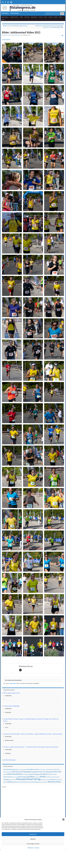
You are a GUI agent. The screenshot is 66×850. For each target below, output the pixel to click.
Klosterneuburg (23, 777)
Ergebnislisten (6, 39)
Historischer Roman (52, 774)
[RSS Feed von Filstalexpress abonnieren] (3, 2)
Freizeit (55, 17)
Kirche (16, 777)
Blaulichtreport (5, 17)
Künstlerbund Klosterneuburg (52, 777)
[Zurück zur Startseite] (33, 7)
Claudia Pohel (56, 769)
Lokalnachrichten (14, 17)
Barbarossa (13, 769)
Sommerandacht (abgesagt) (11, 706)
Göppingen (37, 774)
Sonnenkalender (23, 782)
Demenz (5, 772)
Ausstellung (6, 769)
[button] (63, 819)
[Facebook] (5, 2)
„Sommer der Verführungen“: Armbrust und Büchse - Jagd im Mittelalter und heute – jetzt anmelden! (32, 734)
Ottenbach (53, 779)
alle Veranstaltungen (9, 760)
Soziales (50, 17)
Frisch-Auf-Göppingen (45, 772)
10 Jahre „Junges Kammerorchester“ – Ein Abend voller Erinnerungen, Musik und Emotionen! (30, 747)
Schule (45, 17)
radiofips (9, 782)
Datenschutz (30, 847)
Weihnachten (40, 782)
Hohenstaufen (7, 777)
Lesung (6, 779)
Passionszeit (59, 779)
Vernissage (34, 782)
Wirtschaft (26, 17)
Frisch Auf (57, 771)
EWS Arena (16, 772)
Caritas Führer (42, 769)
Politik (21, 17)
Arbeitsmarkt (34, 17)
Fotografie (34, 772)
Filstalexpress (5, 13)
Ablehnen (33, 839)
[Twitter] (8, 2)
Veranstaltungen (14, 13)
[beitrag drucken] (62, 35)
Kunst (43, 776)
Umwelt (40, 17)
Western (45, 782)
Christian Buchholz (49, 769)
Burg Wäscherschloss (33, 769)
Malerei (14, 779)
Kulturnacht (37, 776)
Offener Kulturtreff (45, 779)
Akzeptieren (33, 834)
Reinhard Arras (7, 35)
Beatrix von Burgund (21, 769)
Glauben (30, 774)
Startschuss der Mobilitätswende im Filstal (16, 25)
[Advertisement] (15, 814)
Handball (43, 774)
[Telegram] (11, 2)
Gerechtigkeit (25, 774)
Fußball (5, 774)
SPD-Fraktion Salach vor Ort (11, 693)
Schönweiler (16, 782)
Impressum (36, 847)
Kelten (13, 776)
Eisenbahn (9, 771)
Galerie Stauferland (14, 774)
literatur (10, 779)
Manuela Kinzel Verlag (28, 779)
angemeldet (12, 683)
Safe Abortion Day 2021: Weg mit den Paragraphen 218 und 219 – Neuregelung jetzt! (49, 26)
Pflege (4, 782)
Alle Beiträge (16, 35)
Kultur (60, 17)
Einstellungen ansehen (33, 843)
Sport (3, 19)
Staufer (29, 782)
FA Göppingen (25, 772)
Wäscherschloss (54, 782)
